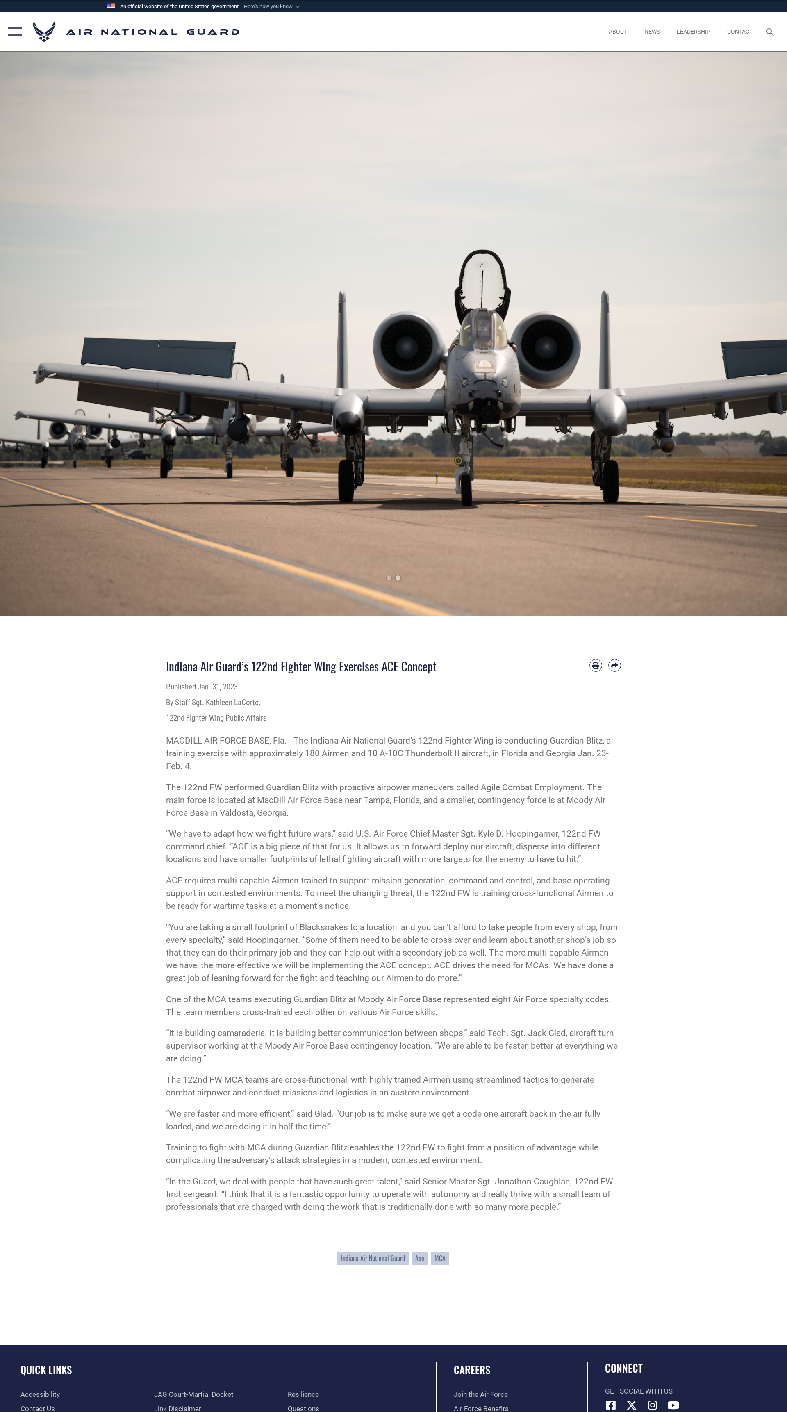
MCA (440, 1258)
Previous (39, 334)
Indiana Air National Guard (373, 1258)
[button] (272, 6)
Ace (419, 1258)
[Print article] (595, 665)
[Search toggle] (770, 31)
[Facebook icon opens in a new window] (611, 1405)
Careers (472, 1369)
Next (747, 334)
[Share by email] (614, 665)
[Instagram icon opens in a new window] (652, 1405)
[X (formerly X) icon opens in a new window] (632, 1405)
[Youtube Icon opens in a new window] (673, 1405)
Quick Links (46, 1369)
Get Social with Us (639, 1391)
